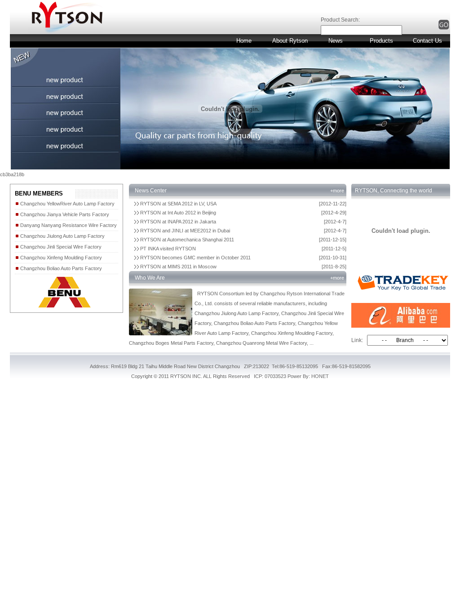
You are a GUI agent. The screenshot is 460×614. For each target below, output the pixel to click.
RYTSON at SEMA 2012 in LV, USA (178, 203)
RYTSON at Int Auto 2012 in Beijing (178, 212)
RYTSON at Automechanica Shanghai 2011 (187, 239)
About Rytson (290, 40)
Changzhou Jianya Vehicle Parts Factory (64, 214)
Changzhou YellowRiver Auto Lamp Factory (67, 203)
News (335, 40)
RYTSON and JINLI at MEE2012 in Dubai (185, 230)
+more (337, 190)
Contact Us (427, 40)
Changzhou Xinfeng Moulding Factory (60, 257)
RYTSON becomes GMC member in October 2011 (195, 257)
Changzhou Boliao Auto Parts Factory (60, 268)
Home (244, 40)
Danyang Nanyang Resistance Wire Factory (68, 225)
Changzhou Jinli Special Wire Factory (60, 246)
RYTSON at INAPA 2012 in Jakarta (178, 221)
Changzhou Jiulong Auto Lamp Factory (62, 236)
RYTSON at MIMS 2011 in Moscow (178, 266)
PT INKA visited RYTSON (168, 248)
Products (381, 40)
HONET (320, 376)
